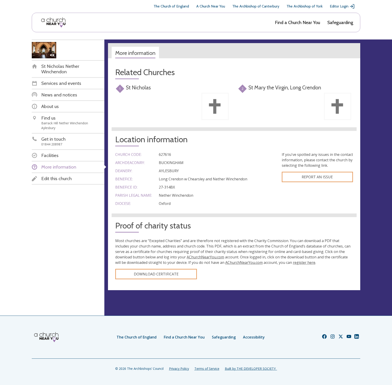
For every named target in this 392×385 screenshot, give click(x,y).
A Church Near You (210, 6)
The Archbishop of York (305, 6)
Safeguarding (340, 22)
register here (304, 262)
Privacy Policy (179, 368)
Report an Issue (317, 176)
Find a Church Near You (297, 22)
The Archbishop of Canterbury (255, 6)
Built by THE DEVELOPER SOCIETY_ (251, 368)
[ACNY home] (53, 22)
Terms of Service (206, 368)
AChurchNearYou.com (205, 257)
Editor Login (339, 6)
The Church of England (171, 6)
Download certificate (156, 274)
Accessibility (254, 337)
